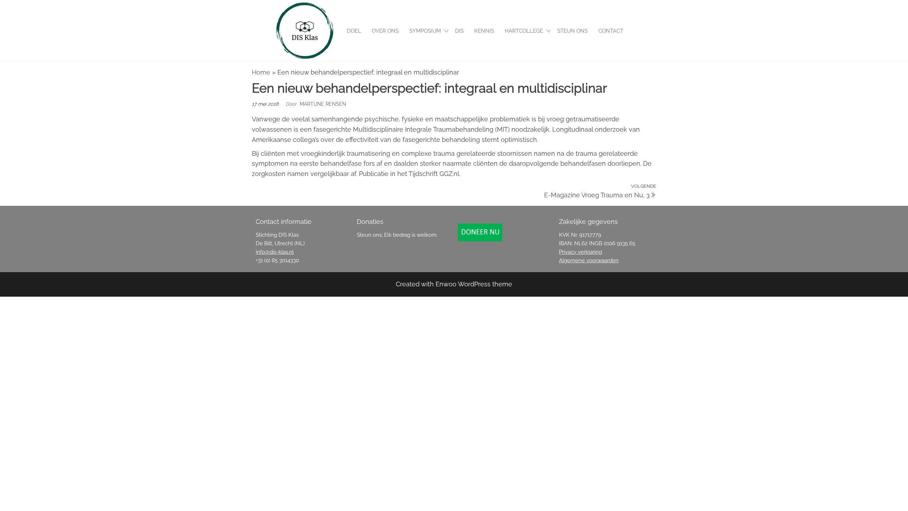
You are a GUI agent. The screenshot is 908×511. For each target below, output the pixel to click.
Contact (610, 31)
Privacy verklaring (580, 252)
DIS (459, 31)
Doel (354, 31)
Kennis (484, 31)
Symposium (425, 31)
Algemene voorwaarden (589, 260)
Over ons (385, 31)
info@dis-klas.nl (275, 252)
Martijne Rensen (323, 104)
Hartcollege (524, 31)
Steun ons (572, 31)
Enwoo (446, 284)
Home (261, 72)
